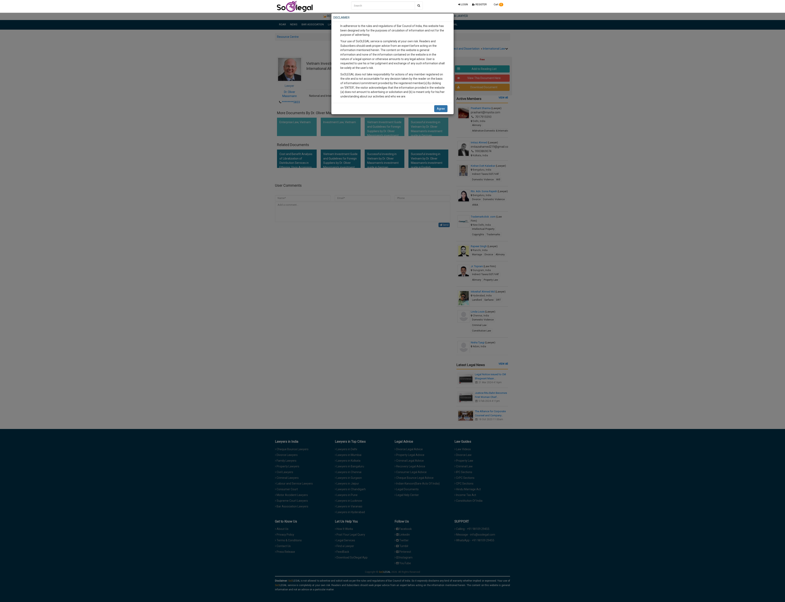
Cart (497, 4)
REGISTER (481, 4)
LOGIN (464, 4)
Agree (441, 108)
